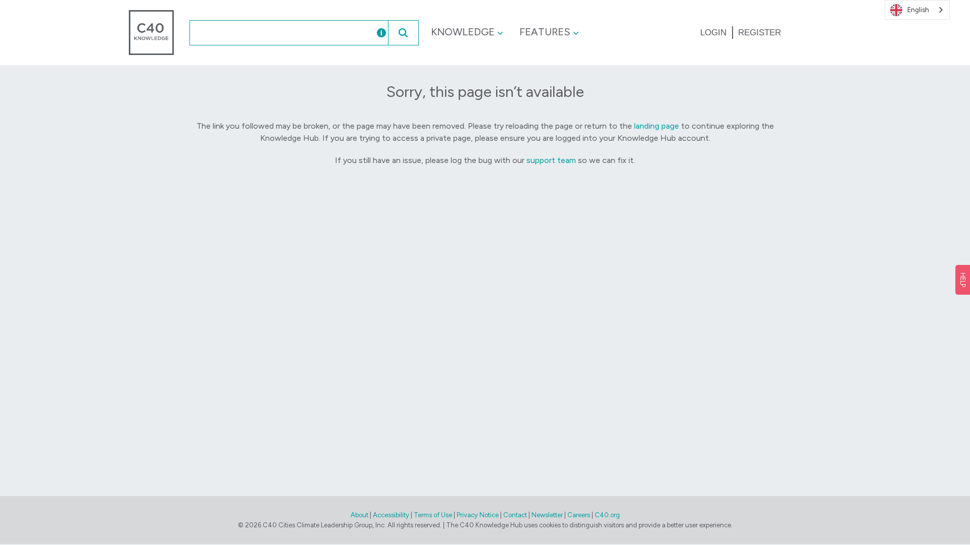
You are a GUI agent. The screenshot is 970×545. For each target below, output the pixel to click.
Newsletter (547, 515)
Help (962, 279)
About (359, 515)
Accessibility (391, 515)
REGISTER (759, 32)
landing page (656, 126)
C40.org (607, 515)
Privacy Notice (478, 515)
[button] (403, 33)
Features (544, 32)
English (918, 10)
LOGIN (713, 32)
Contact (515, 515)
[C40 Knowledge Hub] (151, 32)
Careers (578, 515)
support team (551, 160)
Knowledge (463, 32)
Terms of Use (433, 515)
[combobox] (272, 33)
